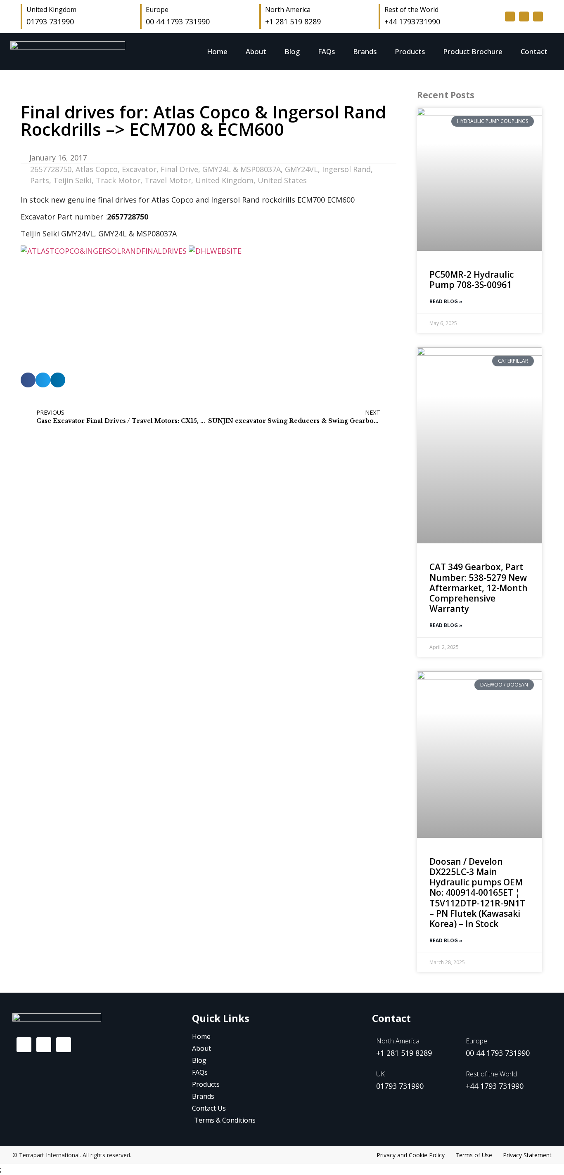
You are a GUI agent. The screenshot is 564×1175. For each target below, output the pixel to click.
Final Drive (179, 169)
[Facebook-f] (510, 16)
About (256, 51)
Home (217, 51)
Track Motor (118, 180)
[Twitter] (524, 16)
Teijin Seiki (72, 180)
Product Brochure (472, 51)
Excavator (139, 169)
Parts (39, 180)
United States (282, 180)
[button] (28, 380)
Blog (292, 51)
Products (410, 51)
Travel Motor (168, 180)
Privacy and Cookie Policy (411, 1155)
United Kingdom (224, 180)
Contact (534, 51)
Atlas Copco (97, 169)
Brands (365, 51)
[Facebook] (24, 1044)
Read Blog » (445, 301)
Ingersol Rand (346, 169)
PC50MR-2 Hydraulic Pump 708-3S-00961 (471, 279)
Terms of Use (473, 1155)
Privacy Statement (527, 1155)
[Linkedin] (538, 16)
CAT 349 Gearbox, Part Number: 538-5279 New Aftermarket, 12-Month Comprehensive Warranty (478, 587)
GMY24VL (301, 169)
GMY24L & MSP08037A (241, 169)
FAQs (326, 51)
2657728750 (50, 169)
